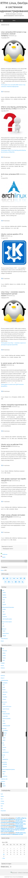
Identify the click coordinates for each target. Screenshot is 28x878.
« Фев (3, 858)
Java (2, 808)
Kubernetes (4, 692)
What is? (2, 678)
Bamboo (4, 594)
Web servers (4, 702)
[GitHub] (5, 581)
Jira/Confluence (4, 638)
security (8, 168)
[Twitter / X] (12, 581)
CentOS (6, 355)
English (4, 785)
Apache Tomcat (5, 709)
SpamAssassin (5, 752)
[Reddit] (19, 581)
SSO (3, 757)
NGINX (3, 704)
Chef (3, 611)
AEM (3, 773)
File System (14, 397)
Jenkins (4, 592)
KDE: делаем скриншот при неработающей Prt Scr (13, 479)
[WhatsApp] (10, 578)
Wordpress (20, 876)
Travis (3, 599)
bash (2, 794)
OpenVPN (4, 766)
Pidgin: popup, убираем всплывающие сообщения (13, 516)
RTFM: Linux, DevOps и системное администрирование (14, 6)
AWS (3, 684)
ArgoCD (4, 604)
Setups (2, 641)
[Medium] (17, 578)
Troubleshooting (4, 680)
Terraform (4, 616)
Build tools (3, 629)
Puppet (4, 614)
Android (15, 99)
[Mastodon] (20, 578)
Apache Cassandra (6, 718)
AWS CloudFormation (7, 619)
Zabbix (3, 740)
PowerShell (3, 810)
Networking (19, 436)
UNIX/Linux (7, 99)
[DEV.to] (14, 578)
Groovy (2, 803)
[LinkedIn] (15, 581)
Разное (6, 397)
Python (2, 796)
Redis (3, 721)
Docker (4, 689)
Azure (3, 687)
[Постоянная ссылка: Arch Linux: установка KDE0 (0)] (14, 203)
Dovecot (4, 747)
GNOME (16, 166)
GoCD (3, 602)
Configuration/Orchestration (7, 607)
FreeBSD (2, 663)
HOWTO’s (3, 675)
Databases (3, 711)
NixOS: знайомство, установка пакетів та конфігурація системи (13, 821)
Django (4, 771)
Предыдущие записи (7, 548)
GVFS (23, 397)
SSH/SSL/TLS (12, 164)
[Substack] (24, 578)
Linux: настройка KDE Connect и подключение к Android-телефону (13, 33)
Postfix (4, 749)
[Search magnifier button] (26, 561)
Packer (3, 631)
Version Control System (6, 621)
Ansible (4, 609)
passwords (3, 168)
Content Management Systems (8, 769)
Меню (14, 20)
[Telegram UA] (3, 578)
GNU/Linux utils (13, 97)
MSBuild (4, 635)
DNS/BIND (4, 764)
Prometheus (5, 730)
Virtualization (4, 682)
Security (7, 164)
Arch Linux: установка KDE (13, 175)
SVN (3, 626)
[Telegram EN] (7, 578)
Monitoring (3, 728)
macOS (2, 665)
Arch (15, 228)
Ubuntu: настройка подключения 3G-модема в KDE (14, 405)
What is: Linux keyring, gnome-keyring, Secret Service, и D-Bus (14, 107)
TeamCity (4, 597)
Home (2, 570)
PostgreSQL (5, 716)
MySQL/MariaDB (6, 713)
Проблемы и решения (19, 471)
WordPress (4, 776)
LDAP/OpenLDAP (6, 725)
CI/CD (2, 590)
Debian (3, 653)
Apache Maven (5, 633)
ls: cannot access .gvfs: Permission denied (12, 364)
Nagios (3, 737)
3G (10, 438)
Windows (3, 667)
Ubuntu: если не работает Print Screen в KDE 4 (12, 445)
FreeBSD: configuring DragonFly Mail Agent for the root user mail (13, 818)
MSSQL (4, 723)
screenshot (11, 509)
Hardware (18, 355)
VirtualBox (4, 696)
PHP (2, 806)
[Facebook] (8, 581)
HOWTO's (19, 97)
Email (2, 743)
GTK (22, 284)
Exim (3, 745)
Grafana (5, 733)
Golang (2, 801)
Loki (5, 735)
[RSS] (22, 581)
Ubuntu (11, 284)
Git (3, 623)
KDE (24, 99)
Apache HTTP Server (6, 706)
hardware (16, 357)
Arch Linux (7, 97)
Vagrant (4, 694)
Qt (1, 286)
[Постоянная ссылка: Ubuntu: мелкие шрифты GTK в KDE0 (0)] (14, 264)
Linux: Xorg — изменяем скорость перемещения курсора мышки (13, 293)
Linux (2, 101)
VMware (4, 699)
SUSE (3, 660)
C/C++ (2, 798)
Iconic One (6, 876)
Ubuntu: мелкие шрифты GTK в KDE (12, 235)
